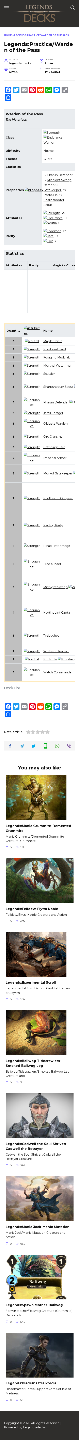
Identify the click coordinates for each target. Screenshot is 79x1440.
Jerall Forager (53, 413)
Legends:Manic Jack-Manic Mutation (37, 1227)
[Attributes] (32, 333)
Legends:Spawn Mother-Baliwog (34, 1305)
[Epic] (48, 241)
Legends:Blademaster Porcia (31, 1383)
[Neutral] (51, 223)
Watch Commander (58, 672)
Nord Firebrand (54, 349)
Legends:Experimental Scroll (31, 982)
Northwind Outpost (58, 498)
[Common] (52, 231)
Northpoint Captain (58, 612)
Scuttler (49, 374)
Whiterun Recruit (56, 651)
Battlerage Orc (54, 447)
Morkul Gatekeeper (57, 473)
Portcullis (50, 195)
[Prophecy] (34, 190)
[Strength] (52, 132)
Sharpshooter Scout (58, 387)
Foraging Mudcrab (56, 357)
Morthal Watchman (57, 365)
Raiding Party (53, 525)
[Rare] (49, 236)
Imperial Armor (54, 458)
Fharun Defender (60, 175)
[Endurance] (53, 137)
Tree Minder (52, 564)
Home (8, 35)
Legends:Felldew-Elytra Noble (32, 909)
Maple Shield (52, 341)
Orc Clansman (53, 436)
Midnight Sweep (59, 180)
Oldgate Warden (55, 423)
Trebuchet (51, 635)
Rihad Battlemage (56, 546)
